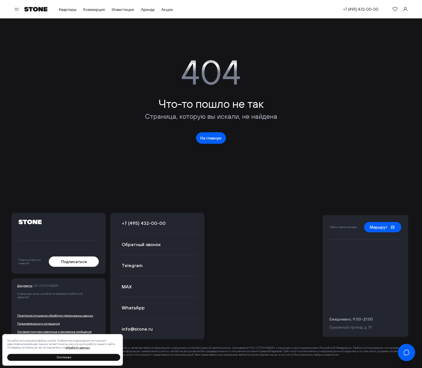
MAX (127, 286)
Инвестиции (123, 9)
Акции (167, 9)
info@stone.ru (137, 328)
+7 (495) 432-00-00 (360, 9)
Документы (24, 286)
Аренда (147, 9)
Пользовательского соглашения (38, 323)
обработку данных (77, 347)
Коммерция (94, 9)
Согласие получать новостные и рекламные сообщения (54, 332)
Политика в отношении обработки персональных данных (55, 315)
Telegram (132, 265)
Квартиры (67, 9)
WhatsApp (133, 307)
